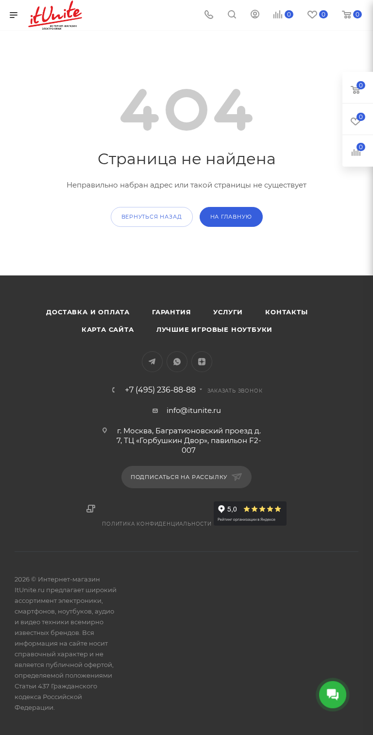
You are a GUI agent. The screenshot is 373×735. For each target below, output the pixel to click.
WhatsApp (177, 361)
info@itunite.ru (194, 410)
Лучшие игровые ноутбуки (214, 329)
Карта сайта (108, 329)
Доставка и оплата (88, 312)
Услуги (228, 312)
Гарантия (171, 312)
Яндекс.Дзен (201, 361)
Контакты (286, 312)
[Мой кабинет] (255, 15)
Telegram (152, 361)
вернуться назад (151, 216)
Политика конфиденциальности (157, 524)
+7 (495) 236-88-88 (160, 390)
